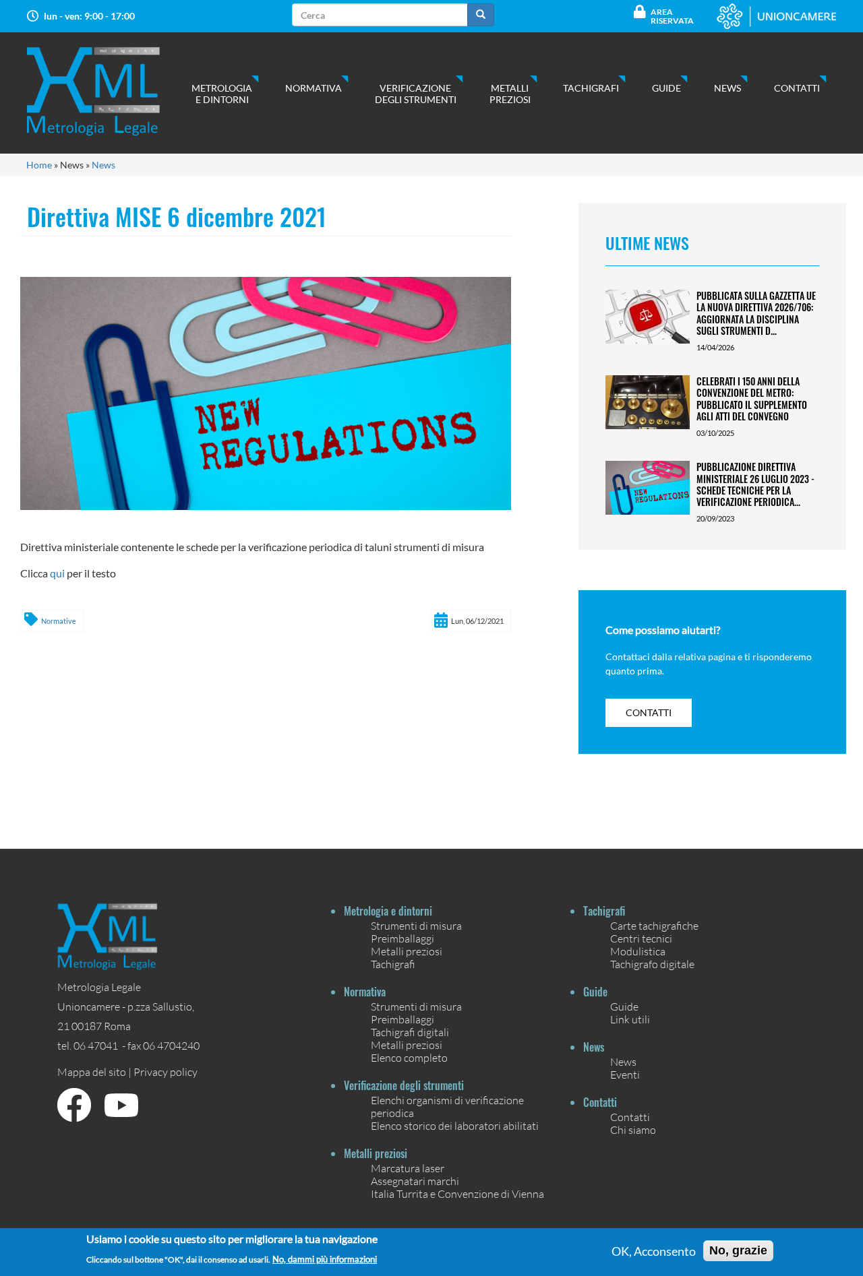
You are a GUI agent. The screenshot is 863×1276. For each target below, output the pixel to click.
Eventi (625, 1074)
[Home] (107, 91)
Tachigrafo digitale (652, 963)
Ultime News (647, 242)
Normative (58, 620)
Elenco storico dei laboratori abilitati (455, 1125)
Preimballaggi (402, 938)
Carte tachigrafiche (654, 925)
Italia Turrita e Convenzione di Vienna (457, 1193)
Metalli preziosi (510, 93)
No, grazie (738, 1250)
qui (57, 573)
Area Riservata (672, 16)
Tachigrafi (591, 88)
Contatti (797, 88)
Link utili (630, 1019)
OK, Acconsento (654, 1251)
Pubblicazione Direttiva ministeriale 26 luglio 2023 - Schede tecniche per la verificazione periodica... (755, 484)
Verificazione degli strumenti (415, 93)
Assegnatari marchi (415, 1180)
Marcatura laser (407, 1167)
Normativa (313, 88)
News (727, 88)
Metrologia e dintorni (221, 93)
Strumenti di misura (416, 925)
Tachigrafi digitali (410, 1031)
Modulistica (637, 951)
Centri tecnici (641, 938)
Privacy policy (165, 1071)
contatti (649, 712)
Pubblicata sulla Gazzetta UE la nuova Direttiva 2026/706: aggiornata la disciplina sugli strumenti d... (756, 313)
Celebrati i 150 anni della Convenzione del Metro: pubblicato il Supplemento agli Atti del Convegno (751, 398)
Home (39, 164)
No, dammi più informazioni (324, 1259)
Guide (666, 88)
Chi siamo (633, 1129)
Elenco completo (409, 1057)
